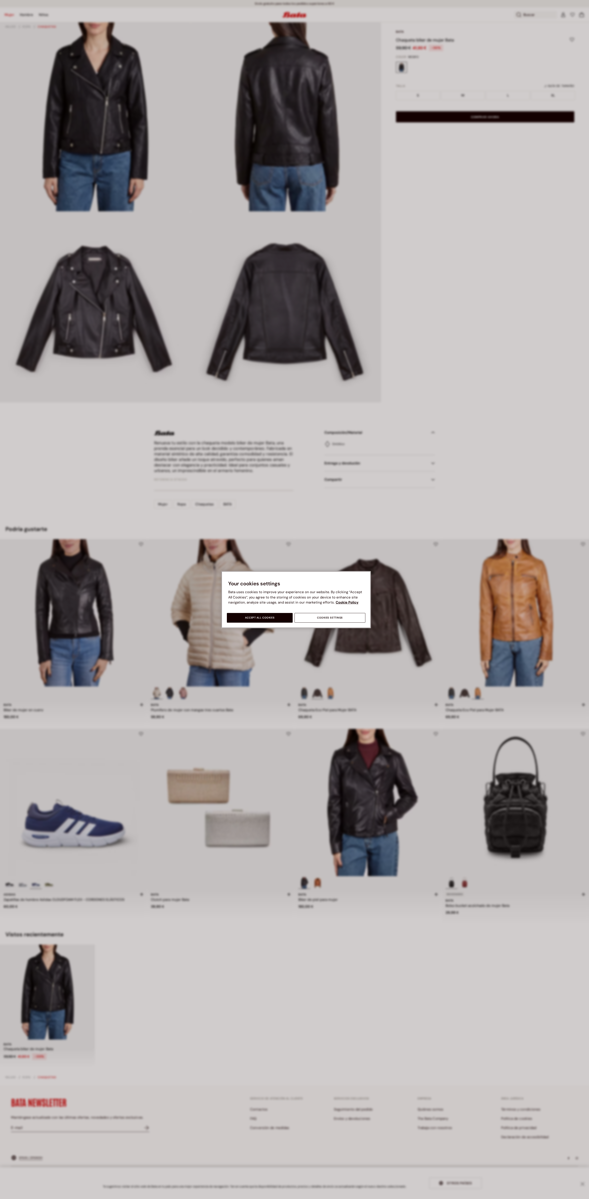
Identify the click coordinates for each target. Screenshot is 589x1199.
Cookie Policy (347, 602)
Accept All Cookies (259, 617)
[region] (296, 599)
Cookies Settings (330, 617)
